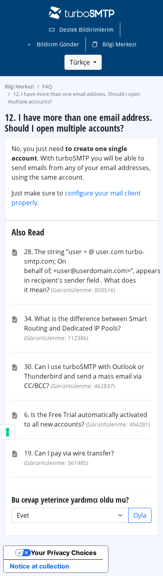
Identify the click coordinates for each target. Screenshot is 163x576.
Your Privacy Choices (64, 553)
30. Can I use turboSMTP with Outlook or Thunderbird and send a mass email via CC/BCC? (84, 376)
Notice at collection (39, 566)
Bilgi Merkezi (118, 44)
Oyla (139, 515)
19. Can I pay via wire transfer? (69, 453)
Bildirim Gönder (57, 44)
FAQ (47, 86)
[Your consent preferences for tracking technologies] (7, 432)
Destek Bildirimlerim (86, 29)
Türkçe (80, 62)
